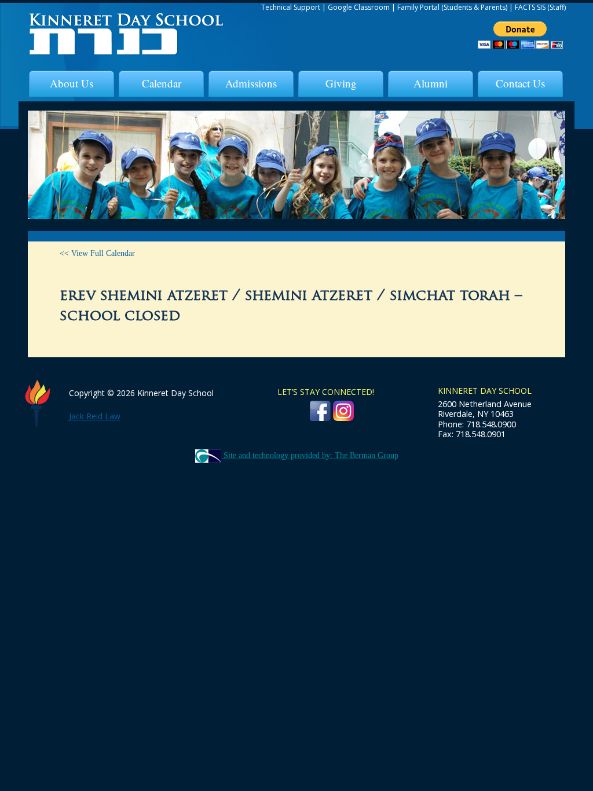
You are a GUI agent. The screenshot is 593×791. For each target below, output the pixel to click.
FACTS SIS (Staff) (540, 7)
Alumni (430, 83)
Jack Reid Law (94, 416)
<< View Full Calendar (97, 253)
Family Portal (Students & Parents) (452, 7)
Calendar (161, 83)
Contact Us (520, 83)
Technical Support (290, 7)
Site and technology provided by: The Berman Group (309, 455)
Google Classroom (359, 7)
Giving (341, 83)
